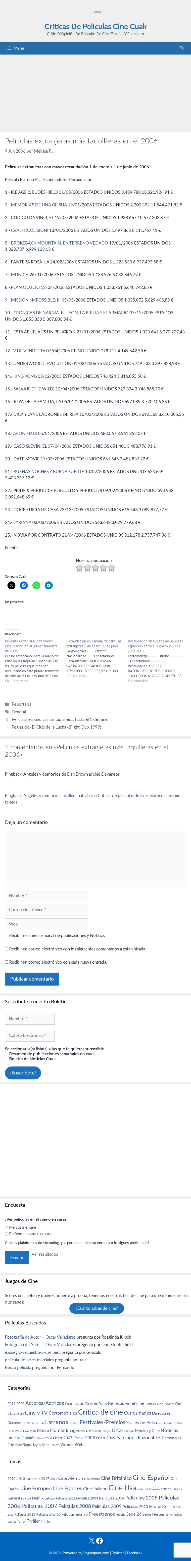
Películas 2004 (111, 1498)
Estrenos (56, 1422)
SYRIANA (22, 522)
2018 (53, 1478)
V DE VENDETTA (29, 351)
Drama (177, 1489)
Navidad (26, 1498)
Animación (74, 1403)
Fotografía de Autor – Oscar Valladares (40, 1337)
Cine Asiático (92, 1479)
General (19, 712)
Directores (161, 1413)
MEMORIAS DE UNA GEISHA (38, 205)
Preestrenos (102, 1514)
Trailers (54, 1445)
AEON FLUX (25, 434)
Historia (43, 1431)
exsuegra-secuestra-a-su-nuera (32, 1352)
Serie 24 (134, 1514)
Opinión (28, 1438)
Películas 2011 (159, 1506)
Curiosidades (137, 1413)
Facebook (135, 1553)
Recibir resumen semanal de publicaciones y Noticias (56, 936)
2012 (11, 1479)
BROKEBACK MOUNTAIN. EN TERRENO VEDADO (59, 243)
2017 (45, 1479)
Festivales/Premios (102, 1422)
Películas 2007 (39, 1506)
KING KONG (25, 376)
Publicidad (14, 1445)
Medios (129, 1431)
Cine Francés (67, 1488)
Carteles (150, 1403)
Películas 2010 (135, 1507)
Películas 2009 (107, 1506)
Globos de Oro (172, 1423)
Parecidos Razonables (138, 1438)
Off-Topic (13, 1438)
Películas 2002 (65, 1498)
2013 (20, 1479)
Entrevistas (37, 1423)
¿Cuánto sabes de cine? (97, 1308)
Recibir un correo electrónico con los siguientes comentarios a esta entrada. (77, 949)
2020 (20, 1404)
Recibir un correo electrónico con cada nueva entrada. (58, 962)
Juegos (106, 1431)
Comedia (154, 1489)
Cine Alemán (70, 1478)
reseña (120, 1514)
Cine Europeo (36, 1488)
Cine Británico (116, 1478)
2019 (11, 1404)
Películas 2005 (141, 1498)
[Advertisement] (95, 92)
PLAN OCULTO (25, 287)
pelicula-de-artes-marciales (29, 1360)
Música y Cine (147, 1431)
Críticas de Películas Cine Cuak (96, 27)
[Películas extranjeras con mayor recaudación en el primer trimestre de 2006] (35, 661)
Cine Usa (122, 1488)
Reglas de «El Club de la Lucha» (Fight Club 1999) (56, 727)
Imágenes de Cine (83, 1430)
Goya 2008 (14, 1431)
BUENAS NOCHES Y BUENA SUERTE (48, 472)
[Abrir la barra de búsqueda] (181, 48)
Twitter (118, 1553)
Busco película (18, 1368)
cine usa (142, 1489)
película (50, 1498)
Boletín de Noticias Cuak (32, 1059)
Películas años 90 (74, 1514)
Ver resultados (45, 1254)
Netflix (38, 1498)
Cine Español (165, 1404)
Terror (21, 1521)
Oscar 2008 (84, 1438)
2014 (37, 1479)
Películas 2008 (74, 1506)
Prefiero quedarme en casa (30, 1234)
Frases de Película (144, 1422)
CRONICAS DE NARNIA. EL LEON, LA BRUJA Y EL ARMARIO (71, 313)
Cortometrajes (63, 1413)
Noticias (169, 1430)
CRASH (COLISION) (29, 230)
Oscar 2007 (62, 1438)
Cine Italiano (95, 1489)
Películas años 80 (48, 1514)
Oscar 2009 (105, 1438)
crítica (166, 1489)
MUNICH (20, 275)
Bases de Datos (96, 1404)
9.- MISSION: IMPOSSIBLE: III (33, 300)
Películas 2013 (24, 1514)
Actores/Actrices (44, 1403)
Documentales (18, 1423)
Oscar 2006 (44, 1438)
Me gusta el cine (22, 1227)
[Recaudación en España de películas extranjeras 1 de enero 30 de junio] (97, 659)
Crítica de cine (100, 1412)
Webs (80, 1445)
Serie (45, 1444)
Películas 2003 (87, 1498)
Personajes (171, 1438)
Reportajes (21, 704)
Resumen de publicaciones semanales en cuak (51, 1054)
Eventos (74, 1423)
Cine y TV (36, 1413)
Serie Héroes (154, 1514)
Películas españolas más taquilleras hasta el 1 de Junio (60, 719)
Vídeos (67, 1444)
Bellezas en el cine (126, 1403)
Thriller (33, 1521)
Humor (57, 1430)
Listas (117, 1430)
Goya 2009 (29, 1431)
